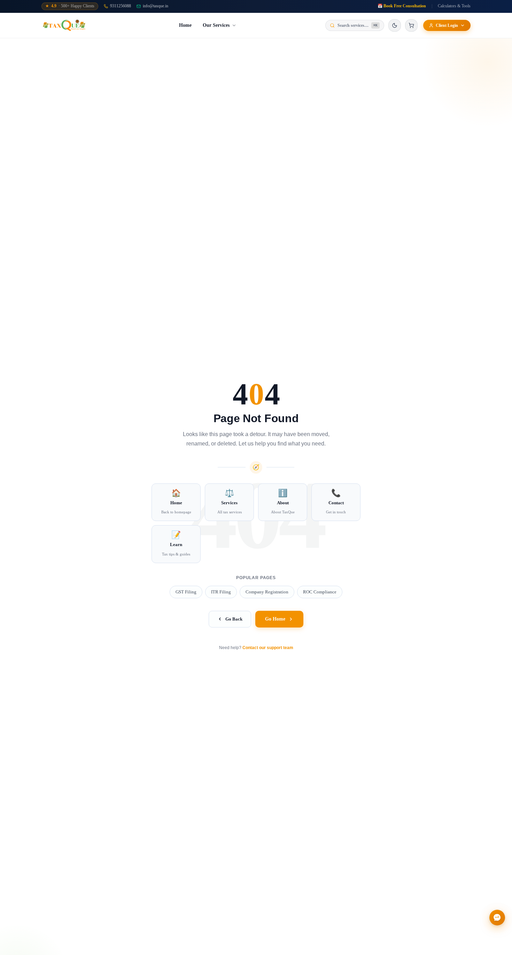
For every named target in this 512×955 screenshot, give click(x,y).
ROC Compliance (319, 591)
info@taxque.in (155, 6)
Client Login (447, 25)
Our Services (216, 25)
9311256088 (120, 6)
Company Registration (267, 591)
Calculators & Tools (454, 6)
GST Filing (186, 591)
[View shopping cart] (411, 25)
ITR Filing (221, 591)
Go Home (275, 619)
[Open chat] (497, 917)
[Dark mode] (394, 25)
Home (185, 25)
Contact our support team (267, 647)
